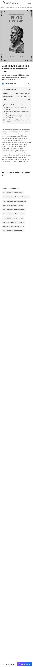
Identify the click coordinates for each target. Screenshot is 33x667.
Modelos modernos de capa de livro (13, 226)
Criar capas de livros (11, 7)
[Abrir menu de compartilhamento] (29, 84)
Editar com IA (25, 664)
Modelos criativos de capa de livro (13, 218)
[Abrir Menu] (29, 3)
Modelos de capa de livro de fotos (13, 230)
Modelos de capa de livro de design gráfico (16, 197)
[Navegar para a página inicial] (10, 2)
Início (2, 7)
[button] (8, 664)
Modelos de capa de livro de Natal (13, 205)
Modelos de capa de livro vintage (13, 192)
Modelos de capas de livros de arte (13, 222)
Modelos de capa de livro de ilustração (14, 201)
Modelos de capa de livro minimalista (13, 214)
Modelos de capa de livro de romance (14, 209)
